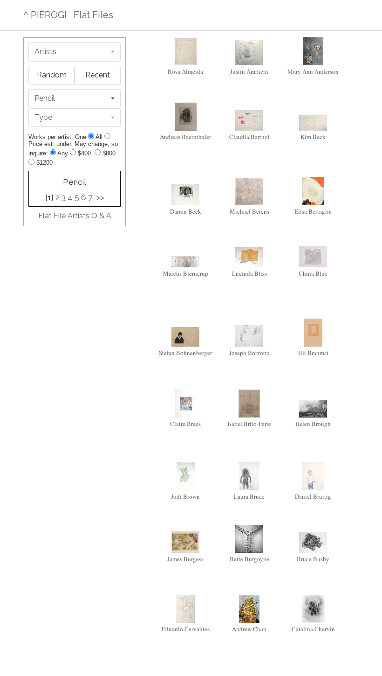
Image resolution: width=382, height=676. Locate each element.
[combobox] (74, 52)
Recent (97, 74)
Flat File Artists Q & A (74, 215)
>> (100, 197)
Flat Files (93, 15)
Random (52, 74)
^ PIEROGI (45, 15)
